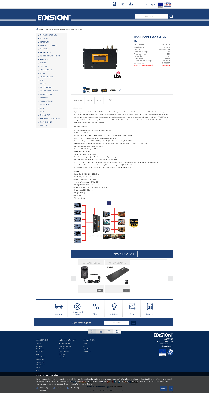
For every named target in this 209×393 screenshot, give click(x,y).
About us (38, 343)
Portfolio (62, 357)
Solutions (62, 354)
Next (120, 90)
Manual (89, 100)
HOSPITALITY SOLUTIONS (50, 118)
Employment (40, 359)
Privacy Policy (40, 357)
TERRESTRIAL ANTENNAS (50, 56)
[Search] (171, 16)
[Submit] (133, 323)
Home (41, 29)
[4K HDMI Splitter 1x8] (117, 276)
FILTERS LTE (45, 73)
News (37, 370)
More (163, 389)
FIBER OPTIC (45, 115)
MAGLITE (43, 125)
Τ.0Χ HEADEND (46, 122)
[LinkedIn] (100, 331)
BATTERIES (44, 49)
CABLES (43, 63)
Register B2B (87, 351)
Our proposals (64, 351)
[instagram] (117, 331)
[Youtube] (108, 331)
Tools (99, 100)
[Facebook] (92, 331)
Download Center (65, 346)
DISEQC (43, 84)
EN (151, 5)
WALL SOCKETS (46, 70)
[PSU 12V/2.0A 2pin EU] (91, 276)
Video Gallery (40, 365)
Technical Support (65, 349)
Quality (38, 354)
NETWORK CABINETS (48, 35)
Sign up (81, 322)
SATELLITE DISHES (47, 77)
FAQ (84, 346)
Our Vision (39, 346)
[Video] (111, 100)
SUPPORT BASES (46, 101)
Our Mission (40, 349)
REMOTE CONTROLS (48, 45)
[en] (53, 17)
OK (171, 389)
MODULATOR (51, 29)
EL (147, 5)
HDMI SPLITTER (46, 94)
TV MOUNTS (45, 104)
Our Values (39, 351)
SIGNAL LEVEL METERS (49, 91)
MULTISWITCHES (46, 87)
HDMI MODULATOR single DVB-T (71, 29)
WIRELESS (44, 97)
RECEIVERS (44, 42)
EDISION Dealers (65, 343)
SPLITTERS (44, 66)
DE (155, 5)
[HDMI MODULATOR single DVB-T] (86, 90)
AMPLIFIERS (44, 59)
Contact (85, 343)
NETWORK (44, 38)
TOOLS (43, 111)
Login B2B (86, 349)
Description (78, 100)
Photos (38, 367)
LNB (41, 80)
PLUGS (42, 108)
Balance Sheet (40, 362)
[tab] (51, 34)
